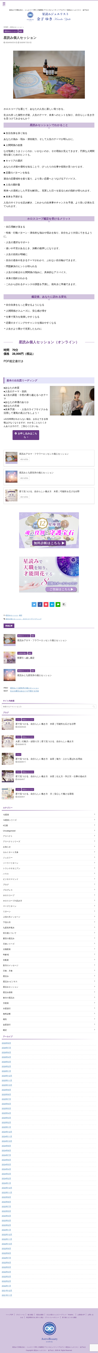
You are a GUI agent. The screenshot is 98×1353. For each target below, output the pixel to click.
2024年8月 (6, 1150)
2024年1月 (6, 1183)
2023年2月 (6, 1225)
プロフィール (20, 1314)
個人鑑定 (30, 1314)
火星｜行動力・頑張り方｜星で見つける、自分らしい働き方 (45, 741)
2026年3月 (6, 1061)
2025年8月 (6, 1094)
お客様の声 (81, 1314)
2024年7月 (6, 1155)
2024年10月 (7, 1141)
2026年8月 (6, 1043)
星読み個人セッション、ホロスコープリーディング (23, 619)
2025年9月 (6, 1089)
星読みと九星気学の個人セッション (34, 675)
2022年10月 (7, 1243)
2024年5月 (6, 1164)
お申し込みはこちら (27, 435)
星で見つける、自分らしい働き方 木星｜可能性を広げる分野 (46, 723)
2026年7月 (6, 1047)
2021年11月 (7, 1295)
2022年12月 (7, 1234)
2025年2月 (6, 1122)
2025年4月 (6, 1113)
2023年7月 (6, 1206)
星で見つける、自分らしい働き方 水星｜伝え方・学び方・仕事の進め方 (51, 776)
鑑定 (20, 615)
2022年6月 (6, 1262)
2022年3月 (6, 1276)
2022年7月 (6, 1257)
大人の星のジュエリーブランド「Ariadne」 (60, 1314)
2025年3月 (6, 1117)
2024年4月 (6, 1169)
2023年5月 (6, 1211)
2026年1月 (6, 1071)
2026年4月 (6, 1057)
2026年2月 (6, 1066)
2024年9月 (6, 1145)
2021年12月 (7, 1290)
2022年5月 (6, 1267)
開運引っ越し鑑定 (26, 657)
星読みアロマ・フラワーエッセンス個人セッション (42, 640)
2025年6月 (6, 1103)
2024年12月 (7, 1131)
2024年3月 (6, 1173)
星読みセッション (12, 615)
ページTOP (9, 1314)
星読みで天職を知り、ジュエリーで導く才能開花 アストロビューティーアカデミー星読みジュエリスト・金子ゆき (49, 1347)
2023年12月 (7, 1187)
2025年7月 (6, 1099)
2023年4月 (6, 1215)
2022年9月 (6, 1248)
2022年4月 (6, 1271)
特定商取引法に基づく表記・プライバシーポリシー (42, 1317)
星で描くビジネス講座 (69, 1317)
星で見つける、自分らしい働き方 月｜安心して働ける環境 (45, 793)
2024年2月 (6, 1178)
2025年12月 (7, 1075)
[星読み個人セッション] (52, 604)
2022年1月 (6, 1285)
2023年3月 (6, 1220)
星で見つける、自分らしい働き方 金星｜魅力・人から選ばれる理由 (49, 758)
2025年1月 (6, 1127)
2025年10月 (7, 1085)
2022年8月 (6, 1253)
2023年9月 (6, 1197)
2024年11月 (7, 1136)
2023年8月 (6, 1201)
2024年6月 (6, 1159)
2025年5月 (6, 1108)
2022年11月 (7, 1239)
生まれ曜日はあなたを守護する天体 (24, 691)
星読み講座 (40, 1314)
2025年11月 (7, 1080)
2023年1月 (6, 1229)
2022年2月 (6, 1281)
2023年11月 (7, 1192)
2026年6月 (6, 1052)
